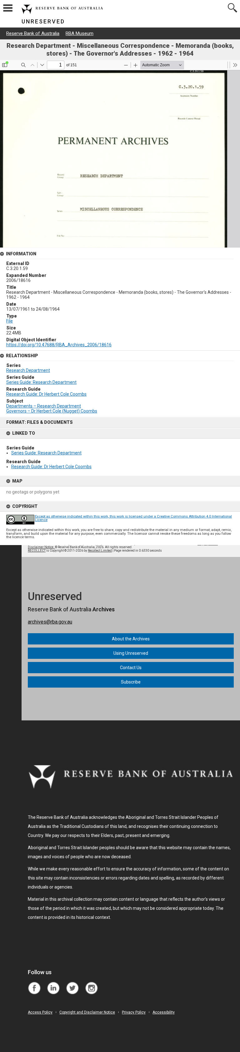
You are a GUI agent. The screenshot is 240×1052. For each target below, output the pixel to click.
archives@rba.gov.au (50, 622)
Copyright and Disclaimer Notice (87, 1012)
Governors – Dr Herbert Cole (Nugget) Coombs (51, 410)
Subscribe (131, 681)
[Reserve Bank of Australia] (34, 983)
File (9, 320)
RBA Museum (79, 33)
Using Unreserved (130, 653)
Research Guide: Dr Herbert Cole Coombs (51, 466)
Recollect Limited (100, 550)
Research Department (28, 370)
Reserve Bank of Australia (32, 33)
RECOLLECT (37, 550)
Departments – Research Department (43, 405)
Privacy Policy (134, 1012)
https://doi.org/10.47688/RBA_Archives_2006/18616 (59, 344)
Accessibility (163, 1012)
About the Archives (131, 638)
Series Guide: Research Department (46, 452)
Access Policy (40, 1012)
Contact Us (131, 667)
